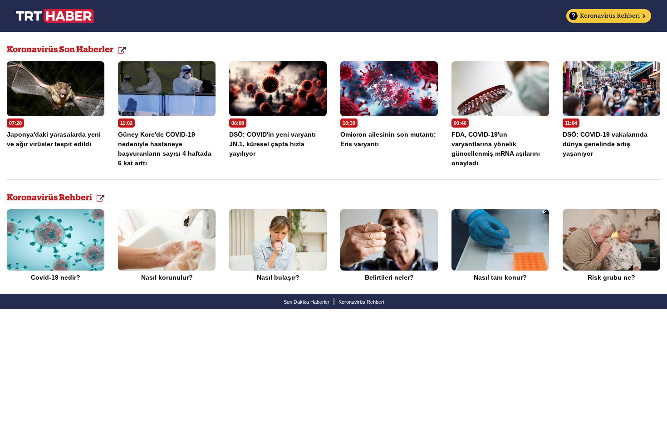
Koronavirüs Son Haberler (60, 50)
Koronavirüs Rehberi (49, 198)
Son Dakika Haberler (306, 302)
